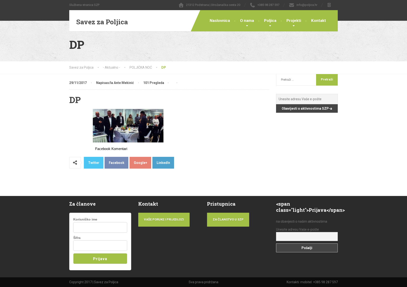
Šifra (77, 238)
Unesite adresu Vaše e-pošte (297, 229)
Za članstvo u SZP (228, 219)
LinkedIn (163, 163)
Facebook (116, 163)
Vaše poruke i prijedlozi (164, 219)
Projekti (293, 20)
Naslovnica (220, 20)
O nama (247, 20)
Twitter (93, 163)
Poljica (270, 20)
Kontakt (318, 20)
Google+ (140, 163)
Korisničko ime (85, 219)
